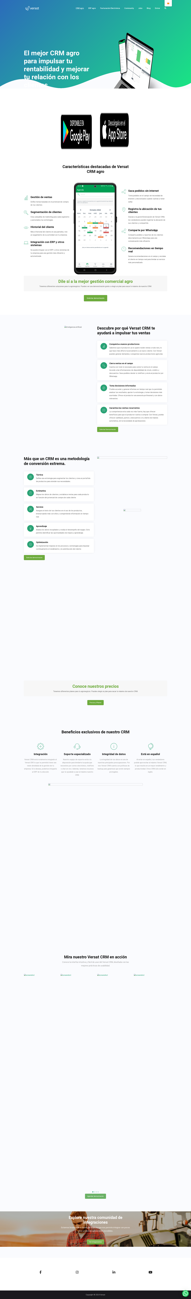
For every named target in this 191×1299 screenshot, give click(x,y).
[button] (93, 1192)
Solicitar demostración (95, 298)
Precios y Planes (95, 702)
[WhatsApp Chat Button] (185, 1293)
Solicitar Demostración (107, 429)
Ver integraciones (95, 1242)
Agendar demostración (95, 1196)
